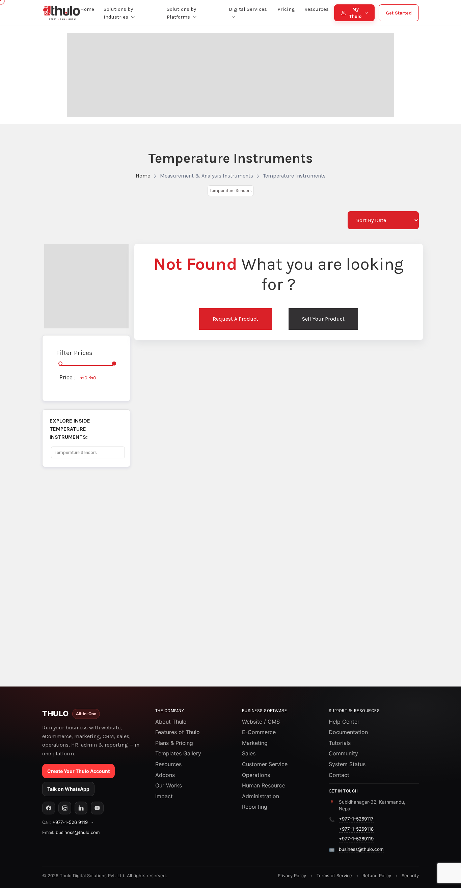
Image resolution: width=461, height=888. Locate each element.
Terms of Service (334, 875)
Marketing (255, 742)
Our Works (168, 785)
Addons (165, 775)
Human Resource (263, 785)
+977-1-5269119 (356, 838)
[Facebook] (48, 808)
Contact (339, 775)
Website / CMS (261, 721)
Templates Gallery (178, 753)
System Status (347, 764)
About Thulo (171, 721)
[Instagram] (64, 808)
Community (343, 753)
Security (410, 875)
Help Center (344, 721)
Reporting (254, 806)
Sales (248, 753)
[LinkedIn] (81, 808)
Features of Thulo (177, 732)
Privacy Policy (292, 875)
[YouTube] (97, 808)
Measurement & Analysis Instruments (206, 175)
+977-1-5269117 (356, 819)
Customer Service (265, 764)
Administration (260, 796)
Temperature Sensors (231, 190)
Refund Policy (376, 875)
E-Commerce (259, 732)
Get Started (399, 13)
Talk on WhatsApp (68, 789)
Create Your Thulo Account (78, 771)
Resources (168, 764)
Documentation (348, 732)
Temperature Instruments (294, 175)
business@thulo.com (78, 832)
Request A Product (235, 319)
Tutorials (340, 742)
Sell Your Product (323, 319)
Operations (256, 775)
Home (143, 175)
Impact (164, 796)
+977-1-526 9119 (70, 822)
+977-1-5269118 (356, 829)
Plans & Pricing (174, 742)
